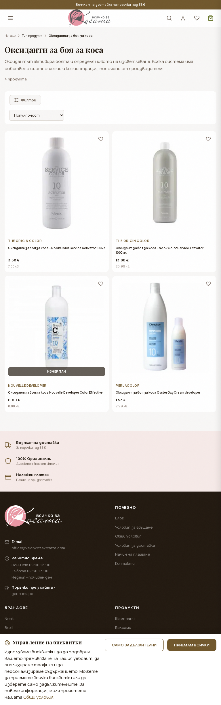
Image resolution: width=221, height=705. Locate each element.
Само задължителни (134, 645)
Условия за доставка (135, 545)
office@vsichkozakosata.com (38, 547)
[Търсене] (169, 18)
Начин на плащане (132, 554)
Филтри (28, 100)
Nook (9, 618)
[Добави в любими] (100, 139)
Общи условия (128, 536)
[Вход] (183, 18)
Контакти (125, 563)
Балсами (123, 627)
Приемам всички (191, 645)
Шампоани (125, 618)
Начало (10, 35)
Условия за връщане (134, 527)
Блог (119, 518)
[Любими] (197, 18)
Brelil (9, 627)
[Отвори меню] (10, 18)
